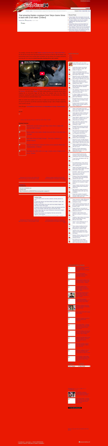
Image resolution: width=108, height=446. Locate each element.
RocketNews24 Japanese (85, 0)
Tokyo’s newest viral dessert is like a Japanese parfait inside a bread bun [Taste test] (80, 186)
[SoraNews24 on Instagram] (73, 0)
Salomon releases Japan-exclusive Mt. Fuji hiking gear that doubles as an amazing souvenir (81, 236)
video (49, 119)
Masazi (35, 91)
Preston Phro (21, 20)
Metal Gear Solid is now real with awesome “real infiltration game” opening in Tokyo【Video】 (83, 332)
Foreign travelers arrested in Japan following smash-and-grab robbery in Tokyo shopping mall (80, 104)
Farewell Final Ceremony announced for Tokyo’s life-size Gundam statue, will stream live (80, 100)
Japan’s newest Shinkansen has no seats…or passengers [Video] (80, 222)
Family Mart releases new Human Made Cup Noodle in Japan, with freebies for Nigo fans (78, 24)
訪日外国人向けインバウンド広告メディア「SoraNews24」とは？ (77, 389)
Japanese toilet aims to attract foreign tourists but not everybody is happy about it (81, 182)
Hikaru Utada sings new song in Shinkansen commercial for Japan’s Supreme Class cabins (80, 82)
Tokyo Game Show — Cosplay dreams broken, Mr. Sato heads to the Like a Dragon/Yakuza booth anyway (82, 326)
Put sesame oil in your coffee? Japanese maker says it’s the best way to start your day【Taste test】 (80, 241)
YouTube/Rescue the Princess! (34, 106)
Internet (22, 119)
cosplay (29, 119)
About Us (70, 428)
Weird (80, 10)
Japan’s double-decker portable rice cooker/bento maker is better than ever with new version (81, 145)
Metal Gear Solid (39, 119)
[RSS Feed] (79, 0)
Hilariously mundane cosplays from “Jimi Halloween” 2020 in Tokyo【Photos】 (82, 345)
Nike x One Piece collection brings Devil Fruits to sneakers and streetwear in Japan (80, 123)
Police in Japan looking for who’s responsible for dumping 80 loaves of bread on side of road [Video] (80, 136)
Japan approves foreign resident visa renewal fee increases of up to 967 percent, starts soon (80, 114)
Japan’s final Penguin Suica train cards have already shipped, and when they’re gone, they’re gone (81, 73)
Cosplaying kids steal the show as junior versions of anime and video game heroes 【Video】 (82, 281)
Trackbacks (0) (22, 184)
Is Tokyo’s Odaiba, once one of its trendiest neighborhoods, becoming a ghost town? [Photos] (78, 21)
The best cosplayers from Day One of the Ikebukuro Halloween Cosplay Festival (83, 307)
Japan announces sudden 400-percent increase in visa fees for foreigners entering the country (81, 200)
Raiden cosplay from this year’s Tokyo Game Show (51, 52)
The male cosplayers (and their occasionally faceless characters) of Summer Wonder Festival (82, 269)
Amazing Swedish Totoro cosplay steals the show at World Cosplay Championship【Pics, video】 (82, 288)
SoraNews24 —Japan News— (33, 5)
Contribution (82, 428)
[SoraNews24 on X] (76, 0)
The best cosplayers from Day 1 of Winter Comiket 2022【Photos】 (83, 319)
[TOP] (24, 11)
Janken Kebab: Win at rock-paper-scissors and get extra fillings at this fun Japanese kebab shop (79, 18)
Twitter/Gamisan (61, 106)
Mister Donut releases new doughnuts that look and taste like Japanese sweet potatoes (79, 30)
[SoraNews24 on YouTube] (78, 0)
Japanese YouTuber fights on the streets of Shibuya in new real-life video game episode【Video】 (83, 339)
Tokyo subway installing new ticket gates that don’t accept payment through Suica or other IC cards (80, 227)
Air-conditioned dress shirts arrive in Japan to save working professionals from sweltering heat (80, 164)
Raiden (45, 119)
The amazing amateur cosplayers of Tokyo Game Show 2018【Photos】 (81, 275)
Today (70, 55)
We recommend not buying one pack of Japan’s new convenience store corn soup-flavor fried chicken (80, 132)
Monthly (70, 59)
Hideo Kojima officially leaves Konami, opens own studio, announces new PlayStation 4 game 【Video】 (82, 294)
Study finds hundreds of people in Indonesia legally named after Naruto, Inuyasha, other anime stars (81, 195)
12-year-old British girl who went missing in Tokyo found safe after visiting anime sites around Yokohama (81, 155)
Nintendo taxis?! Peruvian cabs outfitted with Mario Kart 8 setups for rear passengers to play (29, 178)
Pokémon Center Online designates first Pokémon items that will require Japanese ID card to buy (80, 177)
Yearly (70, 60)
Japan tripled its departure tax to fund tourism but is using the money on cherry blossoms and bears (81, 118)
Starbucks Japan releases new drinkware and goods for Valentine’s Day (80, 214)
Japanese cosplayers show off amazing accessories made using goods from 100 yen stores (83, 351)
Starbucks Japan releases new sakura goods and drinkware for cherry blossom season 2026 (81, 218)
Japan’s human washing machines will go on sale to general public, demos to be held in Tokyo (81, 205)
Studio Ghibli (84, 10)
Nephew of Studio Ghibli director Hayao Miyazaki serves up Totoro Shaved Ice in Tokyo (80, 150)
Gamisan (22, 91)
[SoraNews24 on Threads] (75, 0)
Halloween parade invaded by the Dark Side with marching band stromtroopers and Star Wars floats (55, 179)
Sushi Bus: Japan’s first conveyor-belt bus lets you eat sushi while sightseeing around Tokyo (81, 173)
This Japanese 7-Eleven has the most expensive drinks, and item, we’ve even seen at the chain (79, 27)
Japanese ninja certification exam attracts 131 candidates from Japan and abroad (80, 232)
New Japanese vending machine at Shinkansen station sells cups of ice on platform (80, 191)
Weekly (70, 57)
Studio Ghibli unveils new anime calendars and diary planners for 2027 (81, 63)
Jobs (89, 10)
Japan (25, 119)
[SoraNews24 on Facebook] (72, 0)
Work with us (31, 443)
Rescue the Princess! (42, 89)
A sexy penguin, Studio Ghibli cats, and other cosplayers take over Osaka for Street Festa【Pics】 (82, 358)
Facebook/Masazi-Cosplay (49, 106)
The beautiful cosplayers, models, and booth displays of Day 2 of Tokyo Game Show (82, 300)
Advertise (21, 443)
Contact (77, 428)
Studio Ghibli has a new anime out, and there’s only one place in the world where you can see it (81, 209)
